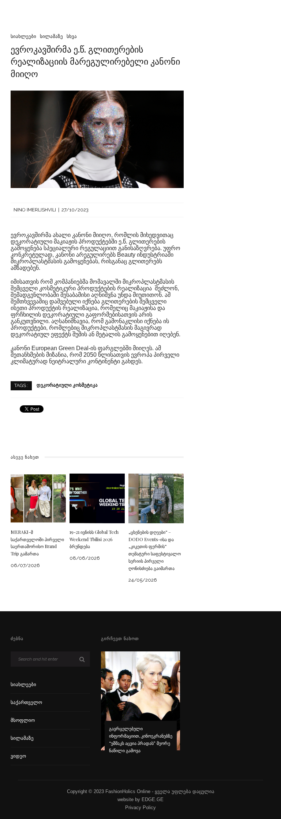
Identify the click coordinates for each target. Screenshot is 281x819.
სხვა (72, 36)
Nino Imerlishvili (35, 210)
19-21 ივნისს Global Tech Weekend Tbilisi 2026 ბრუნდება (94, 539)
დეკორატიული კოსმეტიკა (67, 385)
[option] (140, 707)
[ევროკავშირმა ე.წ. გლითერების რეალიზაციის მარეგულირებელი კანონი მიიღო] (97, 139)
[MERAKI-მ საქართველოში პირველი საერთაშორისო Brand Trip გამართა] (38, 498)
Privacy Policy (140, 807)
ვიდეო (18, 756)
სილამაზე (51, 36)
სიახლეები (23, 36)
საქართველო (26, 702)
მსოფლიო (23, 720)
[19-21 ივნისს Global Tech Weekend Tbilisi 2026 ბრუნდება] (97, 498)
